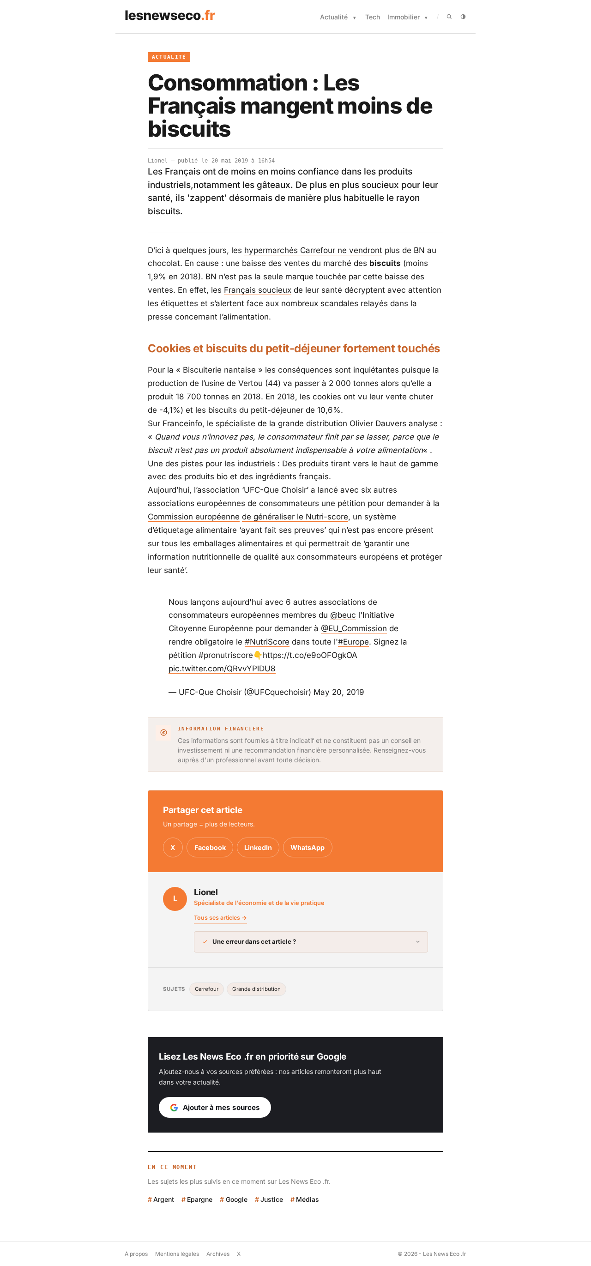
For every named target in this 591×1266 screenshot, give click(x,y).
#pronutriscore (226, 655)
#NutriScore (267, 641)
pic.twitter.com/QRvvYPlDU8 (222, 668)
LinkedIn (258, 847)
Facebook (210, 847)
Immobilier (403, 17)
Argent (163, 1199)
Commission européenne (194, 516)
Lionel (158, 160)
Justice (271, 1199)
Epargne (199, 1199)
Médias (307, 1199)
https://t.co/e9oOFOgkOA (310, 655)
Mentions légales (177, 1253)
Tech (372, 17)
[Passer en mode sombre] (463, 16)
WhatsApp (307, 847)
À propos (136, 1253)
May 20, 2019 (339, 692)
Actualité (334, 17)
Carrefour (206, 989)
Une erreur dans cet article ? (254, 941)
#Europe (353, 641)
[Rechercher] (449, 16)
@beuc (343, 615)
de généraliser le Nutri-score (295, 516)
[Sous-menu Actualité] (354, 17)
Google (236, 1199)
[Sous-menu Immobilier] (426, 17)
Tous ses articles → (220, 917)
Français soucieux (257, 290)
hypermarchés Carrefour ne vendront (313, 250)
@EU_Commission (354, 628)
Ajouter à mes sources (221, 1107)
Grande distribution (256, 989)
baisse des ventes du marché (296, 263)
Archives (217, 1253)
